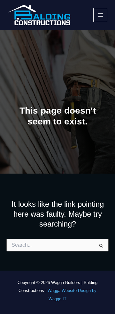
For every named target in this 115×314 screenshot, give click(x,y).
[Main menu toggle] (100, 15)
